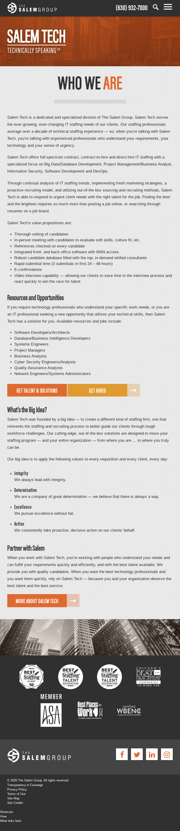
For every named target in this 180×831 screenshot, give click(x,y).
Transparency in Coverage (25, 785)
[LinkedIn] (152, 754)
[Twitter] (137, 754)
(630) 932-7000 (132, 7)
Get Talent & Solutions (37, 390)
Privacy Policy (17, 789)
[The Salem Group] (32, 8)
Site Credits (15, 803)
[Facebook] (122, 754)
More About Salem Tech (37, 600)
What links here (10, 821)
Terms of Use (16, 794)
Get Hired (97, 390)
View (3, 816)
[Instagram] (167, 754)
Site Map (13, 798)
